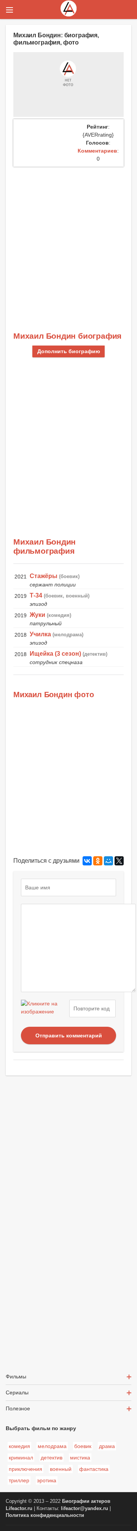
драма (107, 1446)
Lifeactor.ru (19, 1508)
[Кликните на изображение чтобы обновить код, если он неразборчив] (44, 1008)
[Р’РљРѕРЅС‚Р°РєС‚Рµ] (87, 860)
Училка (40, 634)
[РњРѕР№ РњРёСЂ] (108, 860)
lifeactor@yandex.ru (84, 1508)
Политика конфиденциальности (45, 1515)
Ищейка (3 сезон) (55, 653)
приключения (25, 1469)
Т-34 (36, 595)
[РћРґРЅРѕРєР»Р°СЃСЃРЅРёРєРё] (97, 860)
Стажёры (43, 576)
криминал (21, 1458)
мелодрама (52, 1446)
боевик (82, 1446)
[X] (119, 860)
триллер (19, 1480)
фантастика (93, 1469)
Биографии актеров (86, 1501)
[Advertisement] (68, 238)
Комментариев (97, 151)
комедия (19, 1446)
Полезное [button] (18, 1408)
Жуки (37, 615)
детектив (51, 1458)
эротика (46, 1480)
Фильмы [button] (16, 1376)
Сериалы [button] (17, 1392)
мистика (80, 1458)
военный (61, 1469)
